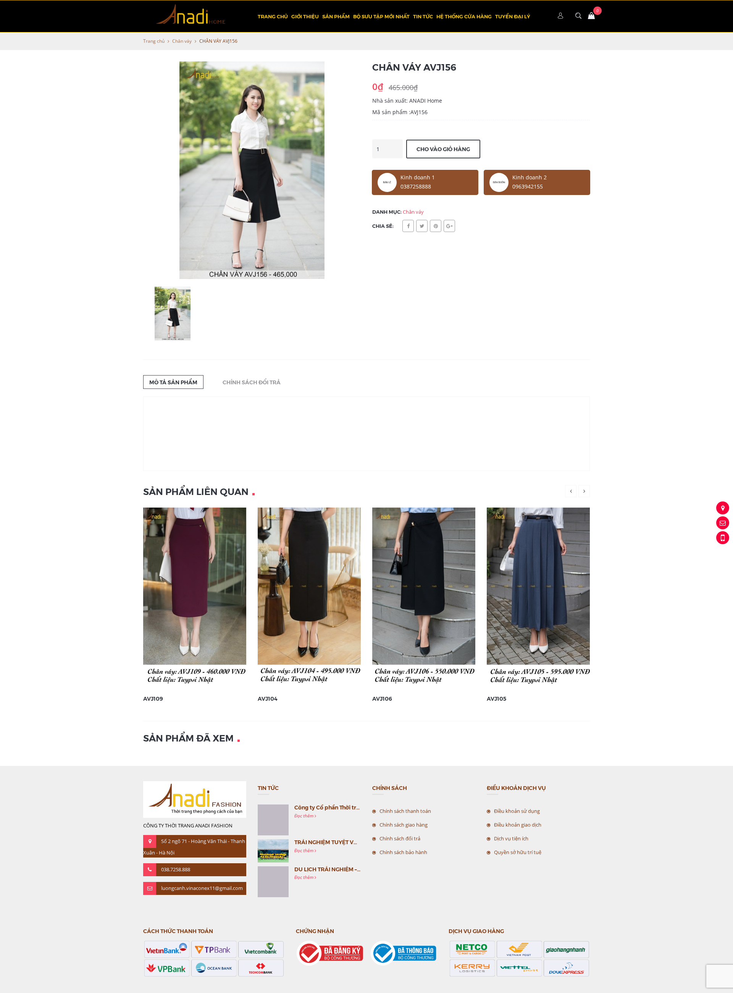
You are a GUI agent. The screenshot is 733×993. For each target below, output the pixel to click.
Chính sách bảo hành (403, 852)
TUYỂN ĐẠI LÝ (512, 16)
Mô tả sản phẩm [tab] (173, 382)
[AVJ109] (195, 598)
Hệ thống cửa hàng (464, 16)
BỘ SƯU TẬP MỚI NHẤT (381, 16)
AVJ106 (382, 698)
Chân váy (182, 41)
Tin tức (423, 16)
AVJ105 (496, 698)
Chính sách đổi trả (399, 838)
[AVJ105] (540, 598)
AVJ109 (153, 698)
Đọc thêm (304, 815)
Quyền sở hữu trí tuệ (517, 852)
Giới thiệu (305, 16)
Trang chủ (273, 16)
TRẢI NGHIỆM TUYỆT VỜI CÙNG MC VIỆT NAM (354, 842)
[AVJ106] (424, 598)
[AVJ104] (310, 598)
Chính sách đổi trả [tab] (252, 382)
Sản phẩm (336, 16)
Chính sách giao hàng (403, 824)
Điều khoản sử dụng (517, 811)
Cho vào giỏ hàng (443, 149)
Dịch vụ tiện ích (511, 838)
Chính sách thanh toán (405, 811)
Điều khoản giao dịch (517, 824)
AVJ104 (268, 698)
